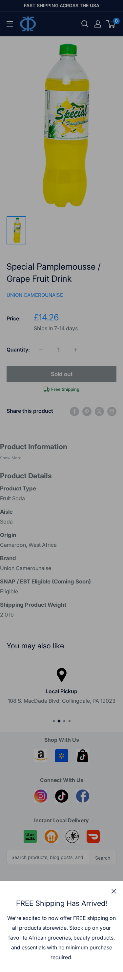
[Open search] (85, 24)
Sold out (61, 374)
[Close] (114, 891)
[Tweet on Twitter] (99, 411)
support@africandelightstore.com (80, 696)
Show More (10, 457)
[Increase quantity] (76, 350)
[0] (111, 24)
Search (102, 858)
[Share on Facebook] (74, 411)
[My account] (97, 24)
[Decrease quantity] (41, 350)
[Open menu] (10, 24)
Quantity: (18, 349)
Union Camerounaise (35, 295)
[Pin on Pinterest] (87, 411)
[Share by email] (111, 411)
